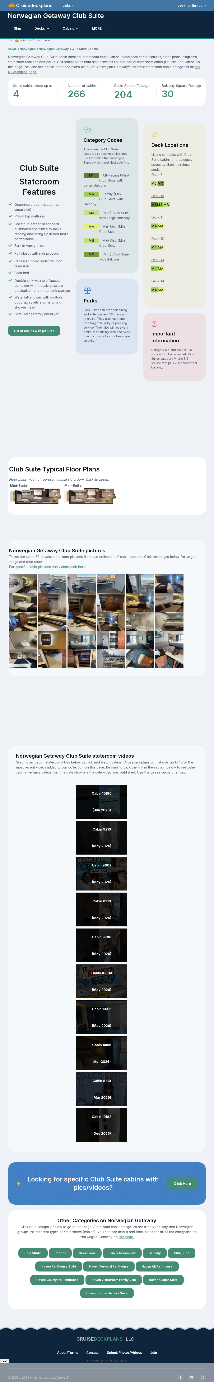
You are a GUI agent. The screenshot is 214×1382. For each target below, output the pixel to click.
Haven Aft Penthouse (157, 1266)
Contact (92, 1352)
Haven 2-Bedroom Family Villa (114, 1280)
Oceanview (87, 1253)
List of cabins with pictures (34, 331)
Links (66, 5)
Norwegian (28, 49)
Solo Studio (33, 1253)
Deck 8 (157, 175)
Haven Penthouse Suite (58, 1266)
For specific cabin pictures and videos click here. (47, 567)
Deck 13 (157, 260)
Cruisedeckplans (33, 5)
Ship (17, 28)
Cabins (68, 28)
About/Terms (67, 1352)
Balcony (155, 1253)
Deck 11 (157, 217)
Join (153, 1352)
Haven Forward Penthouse (109, 1266)
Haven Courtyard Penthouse (57, 1280)
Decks (39, 28)
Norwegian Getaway (54, 49)
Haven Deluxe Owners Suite (107, 1293)
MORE (97, 28)
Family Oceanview (122, 1253)
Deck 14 (157, 281)
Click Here (182, 1183)
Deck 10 (157, 196)
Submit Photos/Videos (124, 1352)
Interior (60, 1253)
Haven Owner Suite (163, 1280)
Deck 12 (157, 238)
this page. (126, 1237)
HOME (12, 49)
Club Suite (181, 1253)
